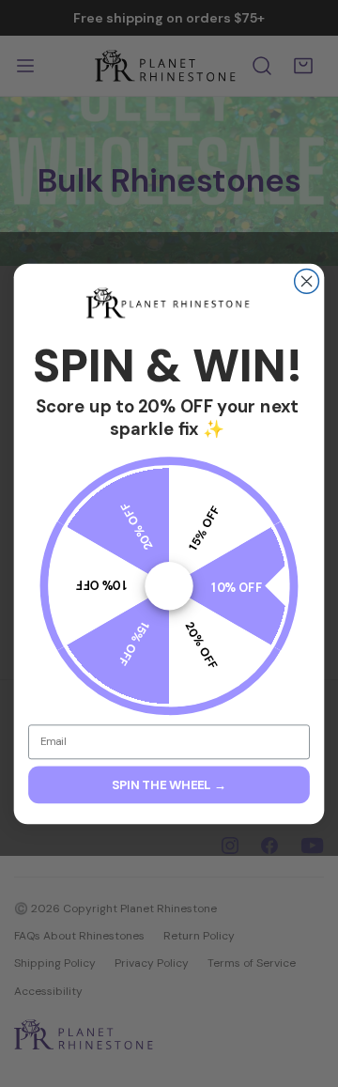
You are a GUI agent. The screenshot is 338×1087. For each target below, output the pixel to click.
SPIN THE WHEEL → (169, 784)
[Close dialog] (307, 281)
